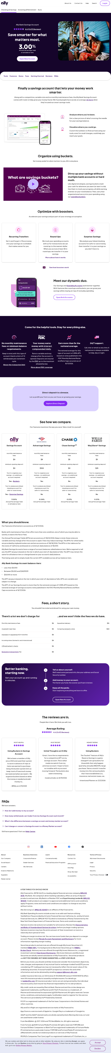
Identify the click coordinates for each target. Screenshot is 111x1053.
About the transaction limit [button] (14, 365)
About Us (68, 3)
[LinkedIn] (42, 846)
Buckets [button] (16, 481)
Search (94, 3)
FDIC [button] (36, 361)
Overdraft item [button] (7, 629)
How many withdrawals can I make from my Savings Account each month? (34, 816)
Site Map (71, 868)
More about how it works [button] (55, 257)
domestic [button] (67, 629)
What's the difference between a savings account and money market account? (36, 821)
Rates (21, 76)
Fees (27, 76)
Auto (40, 10)
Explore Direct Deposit (55, 403)
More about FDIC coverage (42, 367)
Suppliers (4, 875)
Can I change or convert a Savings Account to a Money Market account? (33, 826)
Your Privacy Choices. (51, 1043)
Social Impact (5, 862)
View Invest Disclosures (46, 953)
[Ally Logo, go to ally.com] (4, 3)
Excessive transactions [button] (10, 652)
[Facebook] (69, 846)
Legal (91, 862)
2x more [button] (89, 100)
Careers (3, 866)
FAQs (56, 76)
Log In (105, 3)
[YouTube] (55, 846)
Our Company (6, 858)
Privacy (92, 866)
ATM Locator (72, 863)
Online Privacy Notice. (24, 1045)
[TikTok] (82, 846)
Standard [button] (5, 635)
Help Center (30, 831)
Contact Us (78, 3)
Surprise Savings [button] (16, 494)
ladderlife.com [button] (29, 981)
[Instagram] (28, 846)
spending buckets (78, 197)
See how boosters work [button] (59, 267)
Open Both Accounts (64, 297)
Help (87, 3)
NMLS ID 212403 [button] (41, 910)
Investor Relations (7, 871)
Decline (98, 1049)
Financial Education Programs (55, 862)
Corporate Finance (29, 858)
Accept (98, 1042)
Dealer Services (28, 862)
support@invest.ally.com (67, 972)
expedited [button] (14, 635)
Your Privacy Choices (97, 875)
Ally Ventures (27, 866)
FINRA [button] (30, 948)
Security (93, 871)
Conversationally (51, 858)
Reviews (49, 76)
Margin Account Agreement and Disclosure (56, 939)
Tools (6, 76)
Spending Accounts (74, 286)
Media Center (5, 879)
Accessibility (72, 876)
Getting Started (37, 76)
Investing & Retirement (27, 10)
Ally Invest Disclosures (97, 858)
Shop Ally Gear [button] (73, 872)
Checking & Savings (8, 10)
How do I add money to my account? (19, 811)
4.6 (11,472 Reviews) (33, 29)
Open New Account (27, 59)
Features (13, 76)
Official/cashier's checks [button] (10, 646)
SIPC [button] (35, 948)
